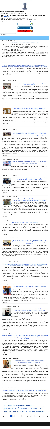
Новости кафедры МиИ (6, 387)
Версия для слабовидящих (25, 0)
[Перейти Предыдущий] (6, 416)
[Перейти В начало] (3, 416)
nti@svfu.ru (6, 16)
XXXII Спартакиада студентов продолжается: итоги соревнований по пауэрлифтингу (24, 407)
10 (30, 416)
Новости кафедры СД (6, 105)
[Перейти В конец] (36, 416)
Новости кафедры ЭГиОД (7, 80)
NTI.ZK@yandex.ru (31, 21)
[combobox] (8, 34)
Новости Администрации (7, 333)
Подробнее (4, 59)
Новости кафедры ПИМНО (7, 40)
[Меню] (4, 38)
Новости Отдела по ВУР (6, 129)
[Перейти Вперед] (33, 416)
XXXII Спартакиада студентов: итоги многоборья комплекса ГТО (19, 405)
